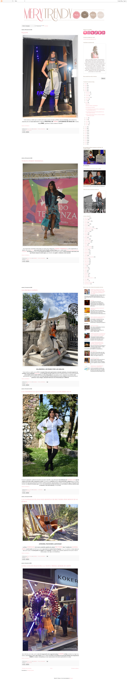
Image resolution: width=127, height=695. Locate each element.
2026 (86, 83)
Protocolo (86, 273)
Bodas (85, 237)
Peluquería (86, 253)
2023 (86, 89)
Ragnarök (25, 32)
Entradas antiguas (75, 668)
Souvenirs (86, 280)
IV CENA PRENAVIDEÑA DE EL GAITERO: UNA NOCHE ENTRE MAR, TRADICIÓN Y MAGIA (96, 343)
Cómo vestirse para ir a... (89, 277)
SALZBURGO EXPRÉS (30, 290)
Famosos (86, 268)
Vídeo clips (86, 261)
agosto (87, 99)
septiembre (88, 97)
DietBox (86, 267)
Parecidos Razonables (89, 256)
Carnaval (86, 276)
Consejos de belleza (88, 282)
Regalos (86, 243)
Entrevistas (86, 259)
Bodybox (86, 274)
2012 (86, 142)
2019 (86, 130)
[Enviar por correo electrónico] (23, 132)
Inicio (51, 668)
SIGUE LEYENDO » (26, 125)
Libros (85, 270)
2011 (86, 144)
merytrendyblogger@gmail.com (89, 39)
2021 (86, 126)
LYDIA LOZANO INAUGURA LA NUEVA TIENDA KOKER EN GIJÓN (46, 566)
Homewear (86, 262)
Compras (86, 249)
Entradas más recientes (26, 668)
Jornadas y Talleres (88, 227)
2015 (86, 137)
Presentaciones (29, 130)
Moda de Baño (87, 242)
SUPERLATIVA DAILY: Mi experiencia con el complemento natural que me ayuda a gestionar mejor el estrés (97, 334)
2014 (86, 138)
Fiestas (85, 234)
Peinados (86, 264)
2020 (86, 128)
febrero (87, 123)
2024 (86, 87)
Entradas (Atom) (30, 670)
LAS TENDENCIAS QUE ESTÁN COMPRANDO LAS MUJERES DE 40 (46, 391)
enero (87, 124)
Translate (46, 25)
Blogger (71, 678)
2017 (86, 133)
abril (87, 119)
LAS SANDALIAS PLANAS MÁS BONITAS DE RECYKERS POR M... (95, 112)
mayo (87, 117)
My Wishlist (86, 239)
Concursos (86, 250)
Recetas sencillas (88, 246)
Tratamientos (87, 236)
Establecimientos (29, 662)
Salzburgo (37, 373)
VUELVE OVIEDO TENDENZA (32, 161)
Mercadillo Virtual (87, 248)
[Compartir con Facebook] (27, 132)
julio (87, 100)
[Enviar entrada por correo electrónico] (47, 128)
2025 (86, 85)
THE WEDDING (93, 351)
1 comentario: (40, 489)
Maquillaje (86, 252)
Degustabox (86, 224)
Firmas (27, 557)
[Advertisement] (50, 145)
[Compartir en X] (25, 132)
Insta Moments (87, 283)
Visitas (85, 255)
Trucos (85, 279)
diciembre (88, 92)
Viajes (27, 383)
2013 (86, 140)
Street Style (86, 218)
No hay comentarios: (41, 128)
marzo (87, 121)
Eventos (86, 225)
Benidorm (86, 258)
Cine (85, 265)
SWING (55, 121)
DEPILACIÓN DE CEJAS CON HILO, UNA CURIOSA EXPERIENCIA (97, 318)
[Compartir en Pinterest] (28, 132)
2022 (86, 90)
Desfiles (27, 259)
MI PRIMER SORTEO (94, 358)
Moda (85, 271)
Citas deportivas (87, 240)
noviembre (88, 93)
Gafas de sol (86, 231)
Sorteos (86, 233)
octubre (87, 95)
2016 (86, 135)
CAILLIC (92, 300)
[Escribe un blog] (24, 132)
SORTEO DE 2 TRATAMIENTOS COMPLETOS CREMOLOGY (96, 366)
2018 (86, 132)
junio (87, 102)
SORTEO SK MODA (94, 325)
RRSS (32, 250)
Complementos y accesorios (90, 228)
